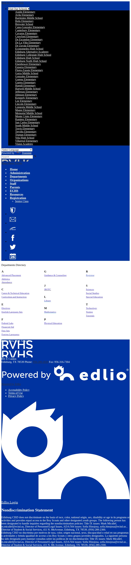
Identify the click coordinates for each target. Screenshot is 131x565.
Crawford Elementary (27, 36)
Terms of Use (15, 393)
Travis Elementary (25, 128)
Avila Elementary (24, 14)
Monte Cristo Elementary (28, 116)
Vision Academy (24, 143)
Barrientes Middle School (29, 18)
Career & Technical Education (15, 293)
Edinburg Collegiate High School (33, 54)
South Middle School (26, 125)
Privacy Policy (16, 396)
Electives (6, 308)
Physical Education (53, 323)
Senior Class (21, 201)
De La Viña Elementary (28, 42)
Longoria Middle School (28, 107)
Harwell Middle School (27, 88)
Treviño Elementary (26, 131)
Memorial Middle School (28, 113)
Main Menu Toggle (11, 163)
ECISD (12, 210)
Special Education (94, 297)
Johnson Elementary (26, 94)
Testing (89, 312)
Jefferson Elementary (26, 91)
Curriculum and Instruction (14, 297)
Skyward (12, 228)
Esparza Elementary (26, 67)
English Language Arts (12, 312)
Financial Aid (8, 327)
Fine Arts (6, 331)
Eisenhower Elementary (28, 64)
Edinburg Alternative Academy (32, 51)
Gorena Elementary (25, 79)
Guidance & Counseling (55, 275)
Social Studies (92, 293)
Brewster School (24, 24)
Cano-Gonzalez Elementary (30, 27)
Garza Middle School (26, 73)
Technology (91, 308)
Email (12, 219)
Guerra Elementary (25, 82)
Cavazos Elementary (26, 33)
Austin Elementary (25, 11)
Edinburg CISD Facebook (12, 237)
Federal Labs (7, 323)
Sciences (90, 289)
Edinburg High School (27, 57)
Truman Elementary (26, 134)
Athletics (6, 279)
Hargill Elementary (25, 85)
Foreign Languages (10, 334)
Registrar (90, 275)
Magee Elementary (25, 110)
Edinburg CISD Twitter (12, 247)
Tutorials (90, 316)
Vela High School (24, 137)
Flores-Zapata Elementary (29, 70)
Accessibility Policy (19, 389)
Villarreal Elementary (26, 140)
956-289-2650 (40, 361)
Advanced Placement (11, 275)
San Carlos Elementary (27, 122)
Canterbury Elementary (27, 30)
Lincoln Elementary (26, 104)
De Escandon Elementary (29, 39)
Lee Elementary (23, 100)
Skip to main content (12, 2)
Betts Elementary (24, 21)
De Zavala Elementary (27, 45)
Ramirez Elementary (26, 119)
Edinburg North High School (31, 61)
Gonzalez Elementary (26, 76)
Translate (27, 152)
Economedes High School (29, 48)
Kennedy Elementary (26, 97)
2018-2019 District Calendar (12, 256)
